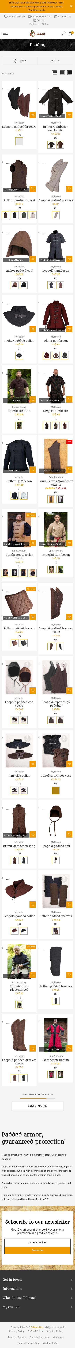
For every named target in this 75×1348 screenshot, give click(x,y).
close (71, 4)
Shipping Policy (54, 1327)
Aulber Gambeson (19, 477)
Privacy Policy (16, 1327)
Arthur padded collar (19, 337)
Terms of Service (17, 1333)
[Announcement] (36, 5)
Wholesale (58, 1333)
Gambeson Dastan (56, 1056)
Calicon (40, 16)
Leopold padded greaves (56, 197)
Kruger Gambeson (56, 407)
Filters (23, 57)
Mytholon (19, 119)
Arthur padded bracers (56, 982)
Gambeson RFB (19, 407)
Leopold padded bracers (19, 123)
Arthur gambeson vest (19, 197)
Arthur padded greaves (56, 912)
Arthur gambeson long (19, 842)
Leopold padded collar (19, 912)
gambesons (32, 1179)
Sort (53, 57)
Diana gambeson (56, 337)
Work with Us (64, 13)
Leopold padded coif (56, 842)
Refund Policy (35, 1327)
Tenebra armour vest (56, 772)
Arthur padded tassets (19, 625)
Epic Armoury (19, 403)
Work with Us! (50, 1339)
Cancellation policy (39, 1333)
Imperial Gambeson (56, 551)
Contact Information (28, 1339)
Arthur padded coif (19, 267)
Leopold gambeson (55, 267)
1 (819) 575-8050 (16, 13)
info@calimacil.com (41, 13)
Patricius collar (19, 772)
